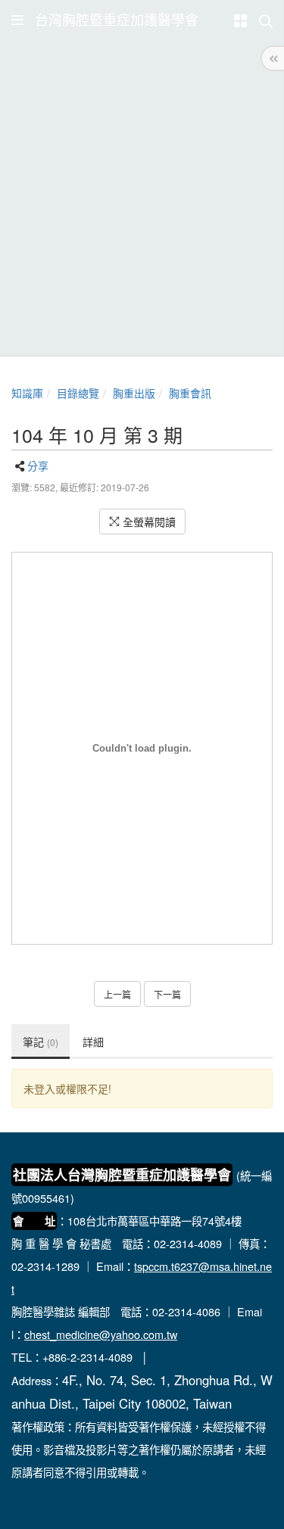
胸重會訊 (190, 392)
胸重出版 (134, 392)
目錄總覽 (78, 392)
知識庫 (27, 392)
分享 (37, 465)
